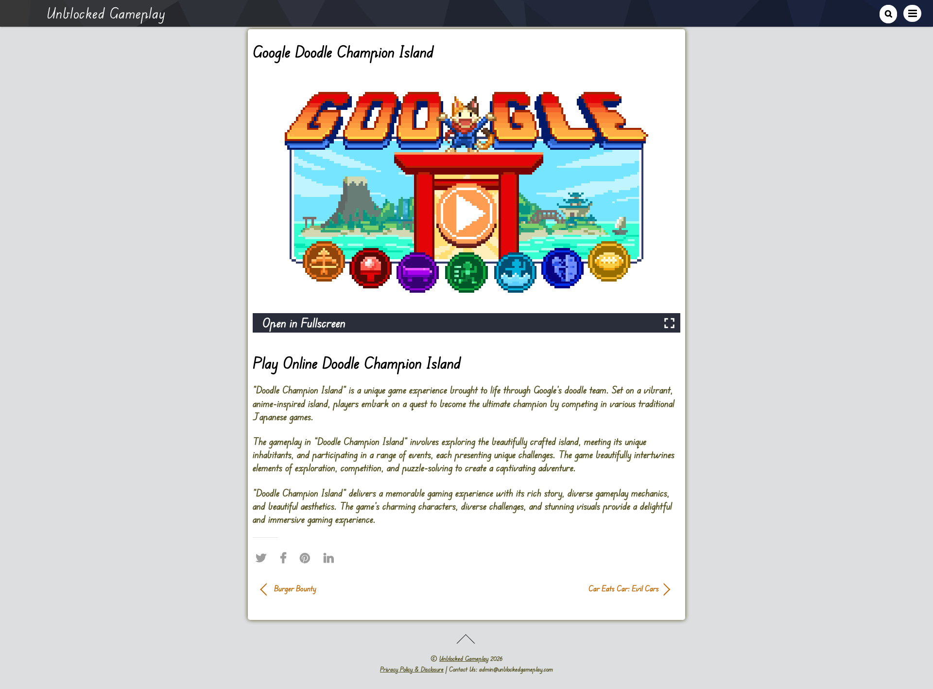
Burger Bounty (295, 588)
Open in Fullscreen (304, 322)
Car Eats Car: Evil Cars (568, 588)
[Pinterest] (307, 557)
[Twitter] (263, 557)
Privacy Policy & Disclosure (412, 669)
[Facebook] (286, 557)
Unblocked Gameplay (463, 658)
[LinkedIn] (331, 557)
